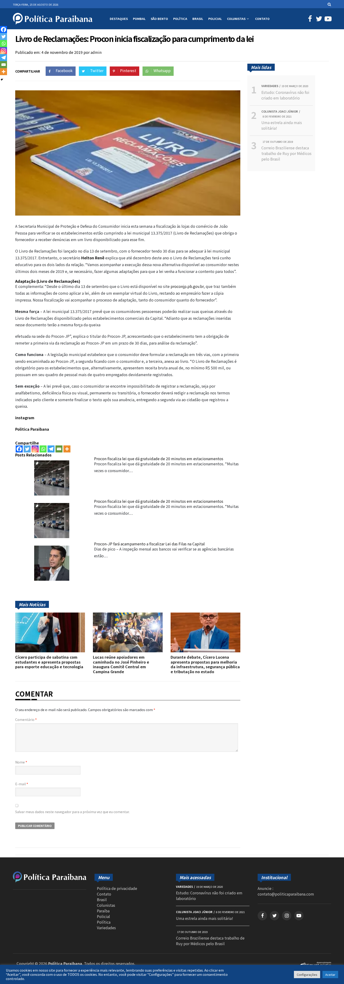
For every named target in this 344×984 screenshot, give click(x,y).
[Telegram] (51, 448)
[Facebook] (19, 448)
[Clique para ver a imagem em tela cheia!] (127, 214)
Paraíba (103, 911)
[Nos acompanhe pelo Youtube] (327, 19)
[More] (66, 448)
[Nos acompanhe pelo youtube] (299, 915)
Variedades (106, 927)
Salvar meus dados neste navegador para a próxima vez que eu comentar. (72, 811)
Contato (262, 18)
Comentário (26, 719)
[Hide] (2, 79)
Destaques (119, 18)
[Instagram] (35, 448)
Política (180, 18)
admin (96, 52)
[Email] (58, 448)
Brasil (197, 18)
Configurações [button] (307, 974)
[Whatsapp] (43, 448)
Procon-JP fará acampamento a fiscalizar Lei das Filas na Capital (149, 544)
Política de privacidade (117, 888)
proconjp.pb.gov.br (187, 286)
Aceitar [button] (330, 974)
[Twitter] (27, 448)
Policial (215, 18)
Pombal (139, 18)
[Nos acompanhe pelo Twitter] (318, 19)
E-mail (21, 784)
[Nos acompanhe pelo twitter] (274, 915)
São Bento (159, 18)
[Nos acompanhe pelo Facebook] (309, 19)
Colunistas (236, 18)
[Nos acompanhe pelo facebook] (262, 915)
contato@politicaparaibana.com (286, 894)
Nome (21, 762)
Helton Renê (92, 258)
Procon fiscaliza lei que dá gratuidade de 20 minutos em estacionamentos (158, 458)
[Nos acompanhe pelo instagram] (286, 915)
